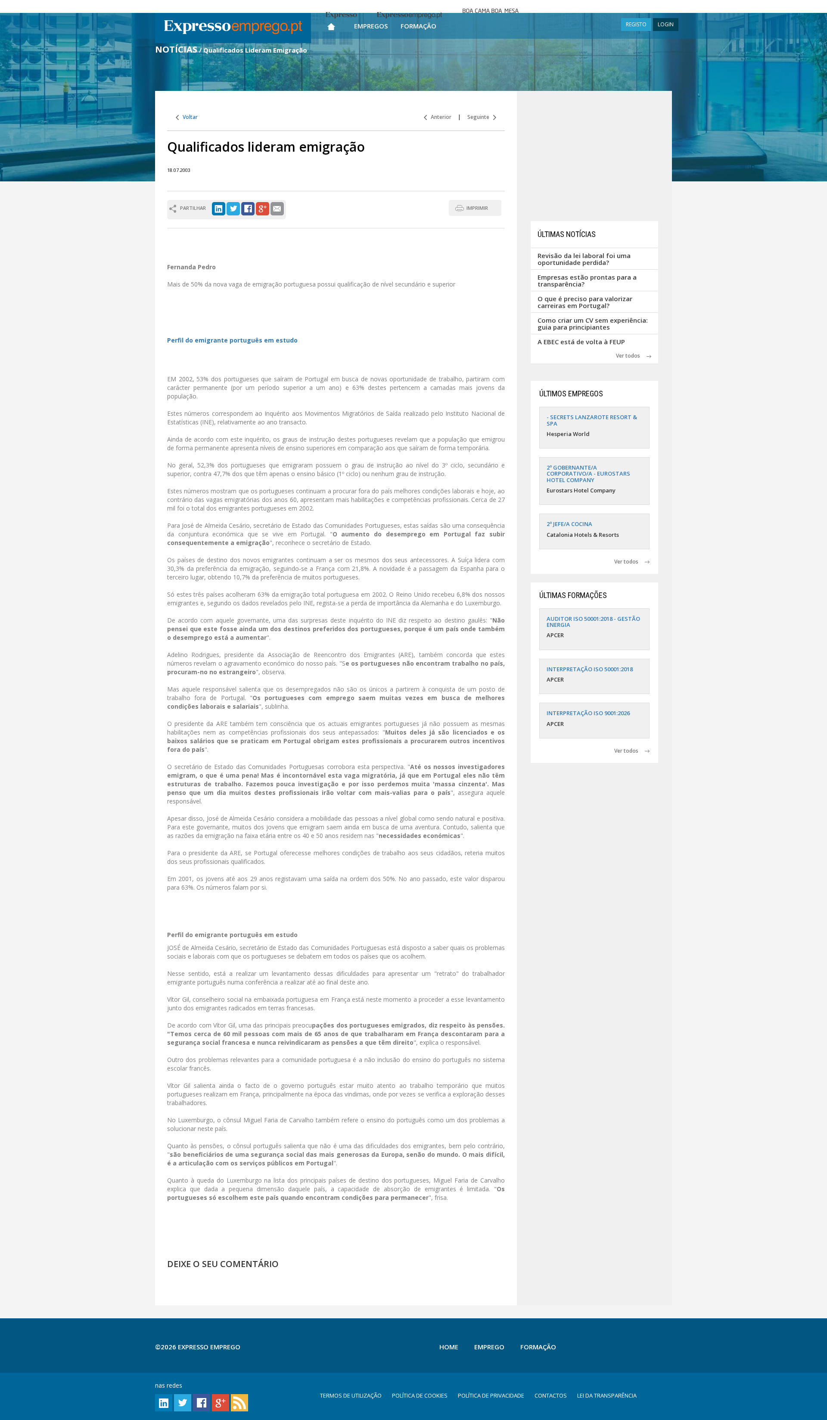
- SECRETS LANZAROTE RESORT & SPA (592, 420)
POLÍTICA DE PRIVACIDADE (491, 1395)
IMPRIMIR (477, 208)
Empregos (371, 26)
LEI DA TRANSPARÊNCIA (607, 1395)
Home (448, 1346)
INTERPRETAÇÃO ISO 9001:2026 (588, 713)
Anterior (439, 117)
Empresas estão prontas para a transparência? (587, 281)
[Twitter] (233, 208)
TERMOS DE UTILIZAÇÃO (351, 1395)
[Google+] (262, 208)
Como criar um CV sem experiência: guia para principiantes (593, 324)
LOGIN (666, 24)
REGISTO (636, 24)
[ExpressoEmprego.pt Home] (233, 28)
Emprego (489, 1346)
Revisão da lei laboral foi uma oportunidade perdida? (584, 259)
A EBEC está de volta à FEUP (581, 341)
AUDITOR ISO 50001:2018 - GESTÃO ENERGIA (593, 622)
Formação (418, 26)
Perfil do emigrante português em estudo (232, 340)
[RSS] (239, 1402)
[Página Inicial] (331, 25)
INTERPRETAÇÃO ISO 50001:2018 (590, 669)
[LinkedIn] (218, 208)
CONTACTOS (551, 1395)
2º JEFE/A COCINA (569, 524)
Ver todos (631, 355)
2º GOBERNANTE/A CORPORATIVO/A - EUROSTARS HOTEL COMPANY (588, 474)
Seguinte (480, 117)
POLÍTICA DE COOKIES (420, 1395)
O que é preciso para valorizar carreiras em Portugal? (585, 302)
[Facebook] (248, 208)
